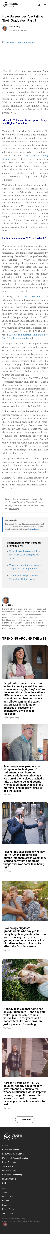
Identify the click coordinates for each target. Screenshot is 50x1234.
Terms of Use (7, 1213)
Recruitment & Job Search (13, 1154)
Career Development (10, 1150)
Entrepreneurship (9, 1170)
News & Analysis (9, 1179)
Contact (5, 1201)
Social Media (7, 1166)
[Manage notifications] (5, 1224)
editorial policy (37, 505)
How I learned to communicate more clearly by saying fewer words (25, 555)
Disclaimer (6, 1205)
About (4, 1192)
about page (14, 508)
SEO (4, 1183)
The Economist (32, 296)
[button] (25, 1119)
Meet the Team (8, 1197)
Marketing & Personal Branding (15, 1158)
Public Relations (9, 1162)
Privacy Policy (8, 1209)
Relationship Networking (12, 1175)
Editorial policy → (35, 529)
